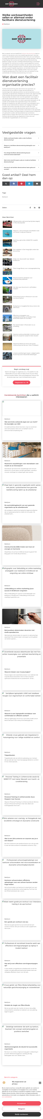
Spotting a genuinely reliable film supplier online (25, 240)
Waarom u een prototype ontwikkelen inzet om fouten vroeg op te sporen (26, 231)
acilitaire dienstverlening (28, 53)
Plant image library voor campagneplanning (26, 268)
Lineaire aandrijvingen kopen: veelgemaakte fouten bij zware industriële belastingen (26, 353)
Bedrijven (7, 24)
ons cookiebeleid (7, 1097)
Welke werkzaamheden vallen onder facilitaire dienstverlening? (21, 139)
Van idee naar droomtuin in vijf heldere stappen (24, 287)
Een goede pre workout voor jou (16, 922)
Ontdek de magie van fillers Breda (17, 1005)
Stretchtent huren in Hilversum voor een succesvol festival (25, 297)
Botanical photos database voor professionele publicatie (22, 278)
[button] (40, 1083)
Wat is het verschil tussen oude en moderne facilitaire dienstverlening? (21, 161)
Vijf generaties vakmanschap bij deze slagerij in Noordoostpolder (26, 222)
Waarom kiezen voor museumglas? (17, 672)
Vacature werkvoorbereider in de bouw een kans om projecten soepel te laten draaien (26, 334)
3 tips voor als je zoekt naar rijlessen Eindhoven (23, 259)
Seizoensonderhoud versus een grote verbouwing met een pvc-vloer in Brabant (25, 344)
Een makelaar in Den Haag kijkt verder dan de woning (26, 250)
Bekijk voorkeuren (21, 1114)
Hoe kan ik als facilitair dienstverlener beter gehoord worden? (21, 168)
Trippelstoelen (9, 755)
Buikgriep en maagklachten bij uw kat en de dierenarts (26, 306)
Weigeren (21, 1109)
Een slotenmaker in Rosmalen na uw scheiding (24, 325)
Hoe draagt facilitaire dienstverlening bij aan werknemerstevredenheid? (21, 153)
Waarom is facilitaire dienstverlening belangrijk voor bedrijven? (21, 146)
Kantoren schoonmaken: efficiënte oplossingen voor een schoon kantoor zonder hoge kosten (21, 882)
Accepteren (21, 1103)
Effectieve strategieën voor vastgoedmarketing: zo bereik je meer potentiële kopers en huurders (24, 317)
